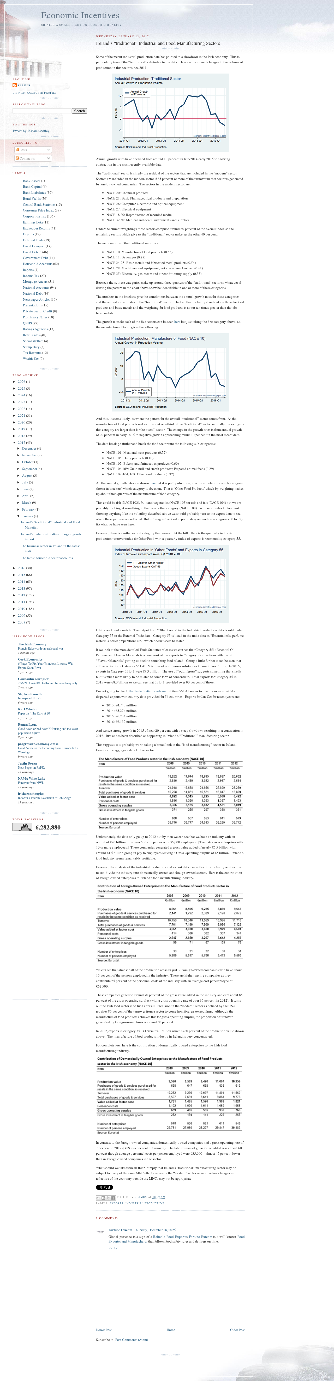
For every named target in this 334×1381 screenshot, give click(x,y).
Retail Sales (31, 334)
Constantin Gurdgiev (33, 678)
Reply (113, 1248)
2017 (22, 442)
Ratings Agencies (35, 328)
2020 (22, 422)
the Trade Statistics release (147, 691)
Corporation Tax (34, 216)
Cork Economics (30, 659)
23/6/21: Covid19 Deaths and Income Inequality (47, 683)
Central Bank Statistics (39, 204)
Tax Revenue (32, 352)
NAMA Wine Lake (31, 778)
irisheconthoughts (31, 793)
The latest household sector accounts (47, 557)
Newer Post (104, 1329)
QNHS (27, 323)
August (27, 475)
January (28, 516)
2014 (22, 581)
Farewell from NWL (31, 782)
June (25, 489)
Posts (23, 149)
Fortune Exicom (120, 1229)
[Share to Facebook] (113, 1198)
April (26, 495)
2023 (22, 401)
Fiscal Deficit (32, 252)
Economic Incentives (80, 15)
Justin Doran (27, 763)
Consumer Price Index (38, 210)
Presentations (32, 305)
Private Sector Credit (37, 311)
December (29, 448)
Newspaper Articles (36, 299)
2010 (22, 608)
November (30, 455)
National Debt (33, 293)
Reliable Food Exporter (170, 1236)
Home (171, 1329)
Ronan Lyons (27, 724)
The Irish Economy (32, 643)
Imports (28, 269)
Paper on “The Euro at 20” (34, 713)
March (27, 502)
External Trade (33, 240)
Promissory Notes (35, 317)
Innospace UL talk (29, 698)
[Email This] (98, 1198)
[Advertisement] (33, 917)
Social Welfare (33, 340)
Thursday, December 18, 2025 (155, 1229)
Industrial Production (145, 1203)
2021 (22, 415)
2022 (22, 408)
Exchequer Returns (36, 228)
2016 (22, 568)
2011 (22, 601)
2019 (22, 429)
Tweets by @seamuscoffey (31, 130)
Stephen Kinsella (30, 693)
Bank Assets (31, 180)
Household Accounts (37, 263)
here (177, 321)
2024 (22, 395)
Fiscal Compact (34, 246)
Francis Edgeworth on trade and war (40, 648)
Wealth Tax (31, 358)
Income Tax (31, 275)
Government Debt (35, 257)
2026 (22, 381)
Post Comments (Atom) (131, 1339)
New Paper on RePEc (31, 767)
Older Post (237, 1329)
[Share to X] (108, 1198)
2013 (22, 588)
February (28, 509)
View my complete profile (35, 92)
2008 (22, 622)
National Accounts (36, 287)
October (28, 461)
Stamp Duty (31, 346)
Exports (116, 1203)
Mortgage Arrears (35, 281)
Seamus (24, 85)
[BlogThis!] (103, 1198)
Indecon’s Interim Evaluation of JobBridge (44, 798)
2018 (22, 435)
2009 (22, 615)
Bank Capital (32, 186)
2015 (22, 574)
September (30, 468)
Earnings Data (33, 222)
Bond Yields (32, 198)
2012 (22, 595)
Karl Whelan (27, 708)
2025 (22, 388)
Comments (27, 158)
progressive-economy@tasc (38, 743)
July (25, 482)
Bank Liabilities (34, 192)
